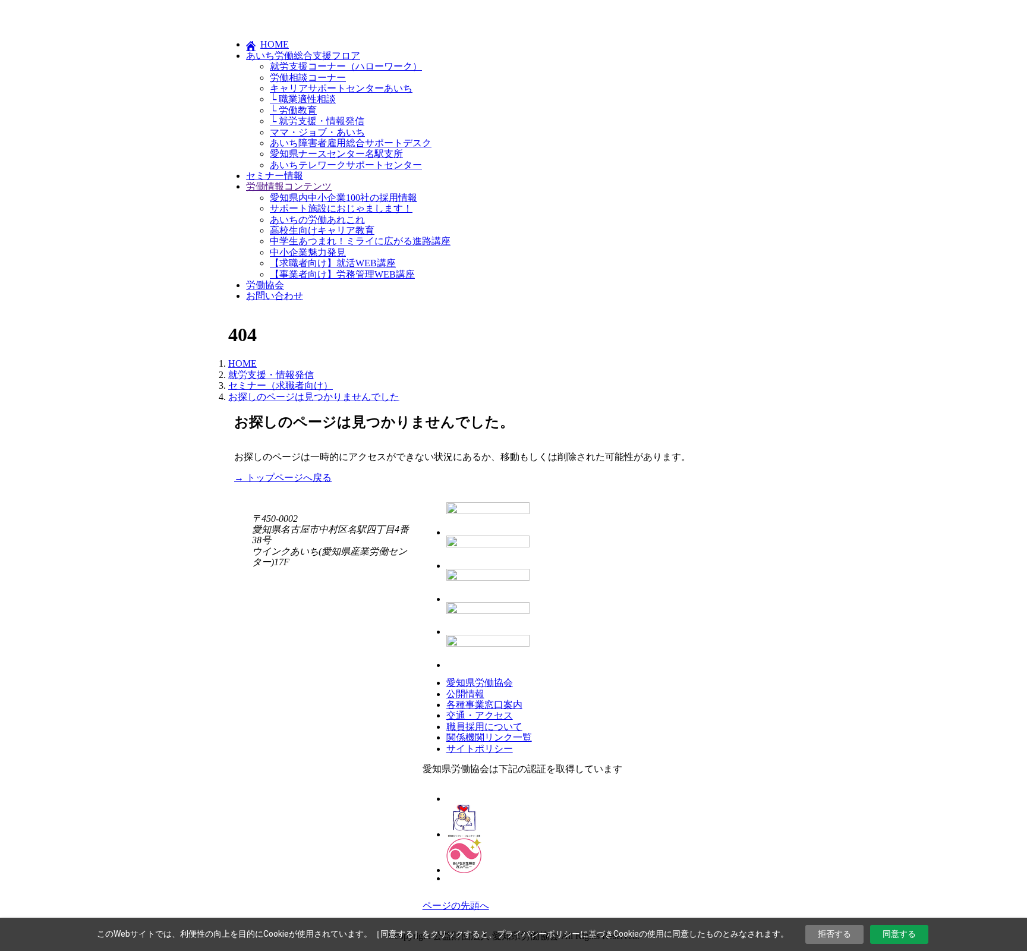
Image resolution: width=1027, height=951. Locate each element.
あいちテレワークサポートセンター (346, 165)
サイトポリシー (479, 749)
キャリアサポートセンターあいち (341, 88)
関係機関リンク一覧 (489, 737)
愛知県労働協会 (479, 683)
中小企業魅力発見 (308, 252)
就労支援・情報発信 (271, 375)
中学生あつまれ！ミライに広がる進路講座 (360, 241)
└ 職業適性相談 (303, 99)
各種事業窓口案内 (484, 705)
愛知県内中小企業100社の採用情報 (343, 198)
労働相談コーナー (308, 78)
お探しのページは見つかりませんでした (313, 397)
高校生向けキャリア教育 (322, 230)
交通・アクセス (479, 715)
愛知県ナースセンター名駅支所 (336, 154)
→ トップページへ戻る (283, 478)
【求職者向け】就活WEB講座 (333, 263)
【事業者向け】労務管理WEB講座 (342, 274)
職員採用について (484, 727)
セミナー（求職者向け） (280, 385)
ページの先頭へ (456, 905)
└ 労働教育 (293, 110)
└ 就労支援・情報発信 (317, 121)
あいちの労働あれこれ (317, 220)
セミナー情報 (274, 176)
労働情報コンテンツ (289, 186)
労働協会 (265, 285)
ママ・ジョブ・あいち (317, 132)
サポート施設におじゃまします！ (341, 208)
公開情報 (465, 694)
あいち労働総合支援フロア (303, 56)
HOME (274, 44)
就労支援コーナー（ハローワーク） (346, 66)
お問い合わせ (274, 296)
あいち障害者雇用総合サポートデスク (350, 143)
